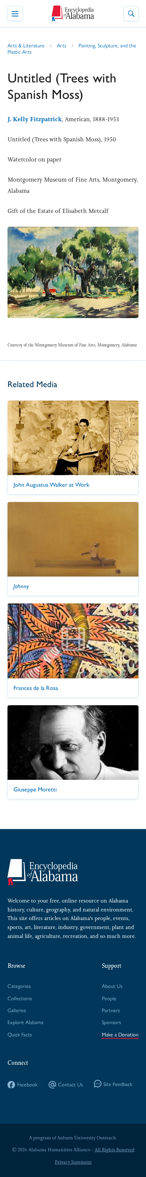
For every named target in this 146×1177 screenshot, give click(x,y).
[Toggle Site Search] (131, 13)
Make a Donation (120, 1034)
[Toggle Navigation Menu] (14, 13)
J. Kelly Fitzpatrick (34, 119)
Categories (19, 985)
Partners (111, 1010)
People (109, 998)
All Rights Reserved (114, 1150)
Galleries (16, 1010)
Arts (61, 45)
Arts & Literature (26, 45)
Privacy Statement (73, 1162)
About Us (112, 985)
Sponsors (111, 1022)
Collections (19, 998)
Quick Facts (19, 1034)
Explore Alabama (25, 1022)
